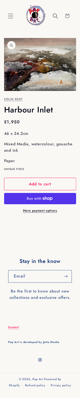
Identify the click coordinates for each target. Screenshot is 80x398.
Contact (13, 327)
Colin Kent (13, 99)
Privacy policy (61, 385)
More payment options (40, 210)
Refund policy (35, 385)
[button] (10, 16)
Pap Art (37, 379)
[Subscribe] (66, 276)
